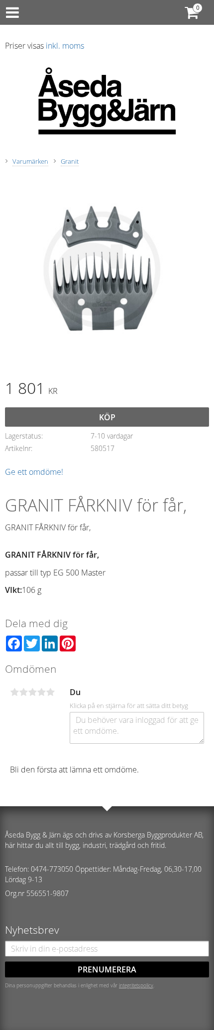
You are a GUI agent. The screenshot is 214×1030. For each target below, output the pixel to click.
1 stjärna (14, 692)
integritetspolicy (136, 985)
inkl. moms (65, 45)
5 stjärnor (50, 692)
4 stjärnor (41, 692)
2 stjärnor (23, 692)
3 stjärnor (32, 692)
